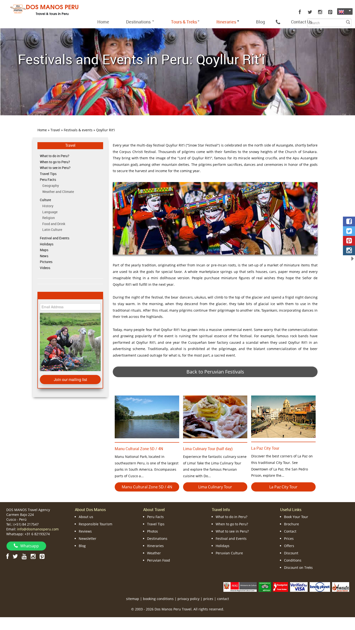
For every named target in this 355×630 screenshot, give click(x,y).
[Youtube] (24, 556)
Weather (154, 553)
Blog (260, 22)
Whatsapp (29, 546)
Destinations (139, 22)
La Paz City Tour (265, 448)
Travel (70, 145)
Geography (50, 185)
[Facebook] (300, 12)
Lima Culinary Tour (215, 487)
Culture (45, 200)
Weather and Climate (58, 191)
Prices (289, 538)
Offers (289, 545)
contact (223, 598)
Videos (45, 267)
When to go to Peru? (55, 162)
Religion (48, 217)
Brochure (291, 524)
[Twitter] (310, 12)
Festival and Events (54, 238)
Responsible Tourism (95, 524)
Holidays (46, 244)
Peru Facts (48, 179)
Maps (44, 250)
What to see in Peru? (55, 167)
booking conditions (158, 598)
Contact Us (301, 22)
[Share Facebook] (349, 221)
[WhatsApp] (278, 21)
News (44, 256)
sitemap (132, 598)
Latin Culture (52, 229)
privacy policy (188, 598)
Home (103, 22)
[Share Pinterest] (349, 241)
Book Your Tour (296, 516)
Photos (152, 531)
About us (86, 516)
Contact (290, 531)
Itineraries (155, 545)
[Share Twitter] (349, 231)
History (47, 206)
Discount (291, 553)
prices (208, 598)
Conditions (292, 560)
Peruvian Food (158, 560)
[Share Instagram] (349, 250)
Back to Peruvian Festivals (215, 371)
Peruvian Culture (229, 553)
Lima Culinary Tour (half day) (208, 448)
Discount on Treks (298, 567)
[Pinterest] (330, 12)
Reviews (85, 531)
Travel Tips (48, 173)
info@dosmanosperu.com (38, 529)
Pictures (46, 261)
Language (49, 212)
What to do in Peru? (54, 156)
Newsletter (87, 538)
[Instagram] (320, 12)
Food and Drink (53, 223)
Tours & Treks (184, 22)
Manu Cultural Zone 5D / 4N (139, 448)
